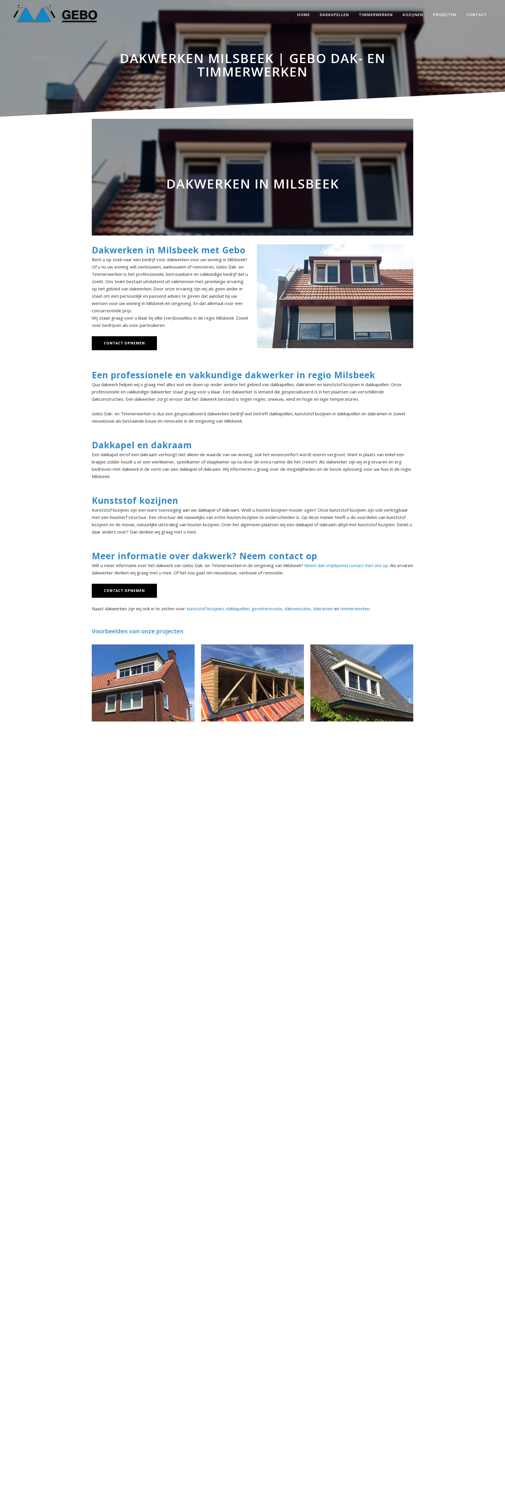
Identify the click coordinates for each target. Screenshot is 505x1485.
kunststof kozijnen (205, 608)
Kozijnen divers (362, 681)
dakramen (323, 608)
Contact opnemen (124, 343)
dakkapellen (237, 608)
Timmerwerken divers (252, 681)
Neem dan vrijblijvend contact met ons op (346, 565)
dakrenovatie (297, 608)
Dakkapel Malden (143, 681)
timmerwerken (355, 608)
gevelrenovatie (267, 608)
